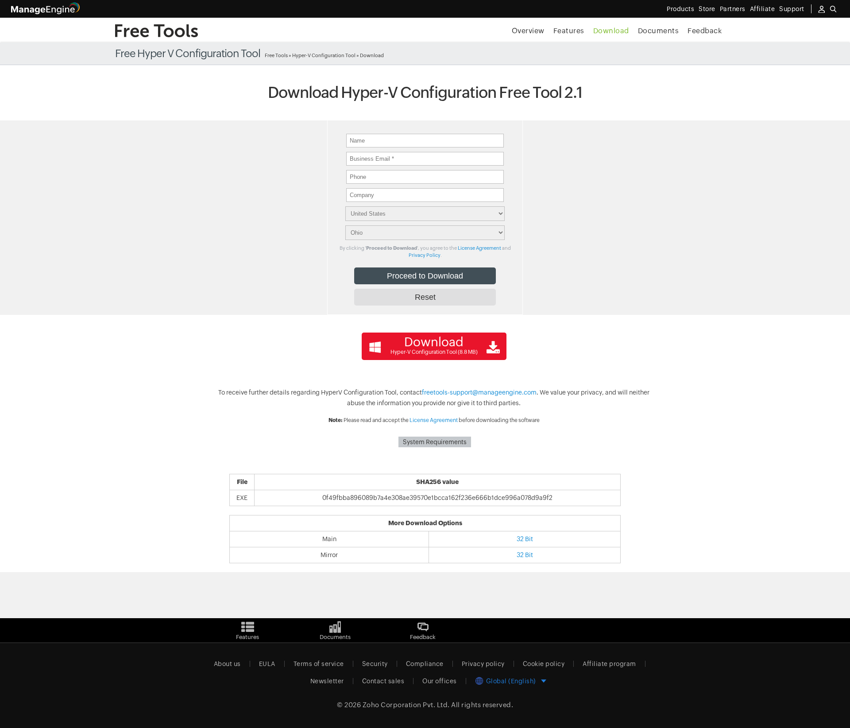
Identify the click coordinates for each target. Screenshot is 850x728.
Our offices (439, 681)
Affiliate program (609, 664)
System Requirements (435, 441)
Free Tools (276, 55)
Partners (733, 8)
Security (375, 664)
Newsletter (327, 681)
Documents (658, 31)
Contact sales (383, 681)
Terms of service (319, 664)
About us (227, 664)
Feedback (705, 31)
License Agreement (479, 248)
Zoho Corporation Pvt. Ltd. (406, 705)
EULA (267, 664)
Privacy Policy (424, 255)
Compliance (425, 664)
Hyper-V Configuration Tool (323, 55)
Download (611, 31)
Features (568, 31)
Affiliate (762, 8)
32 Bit (525, 538)
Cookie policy (544, 664)
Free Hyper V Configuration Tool (187, 53)
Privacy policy (483, 664)
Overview (528, 31)
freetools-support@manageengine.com (479, 392)
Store (707, 8)
